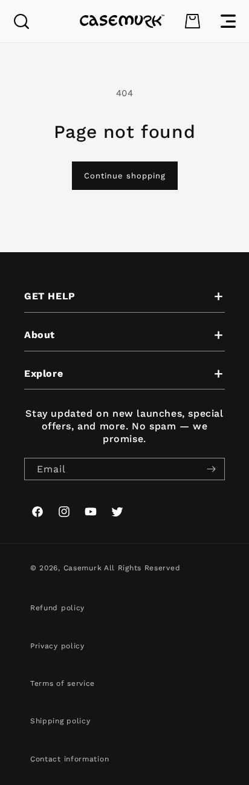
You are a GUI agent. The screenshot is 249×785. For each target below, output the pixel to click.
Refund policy (57, 608)
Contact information (69, 759)
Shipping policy (60, 721)
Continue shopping (125, 175)
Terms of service (62, 683)
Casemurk (82, 568)
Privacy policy (57, 646)
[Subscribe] (211, 469)
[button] (21, 21)
